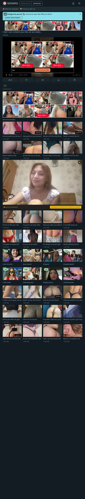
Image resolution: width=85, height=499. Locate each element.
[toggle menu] (68, 3)
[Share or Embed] (42, 80)
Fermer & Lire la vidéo (42, 70)
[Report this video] (74, 80)
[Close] (80, 14)
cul (5, 86)
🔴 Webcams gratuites (10, 9)
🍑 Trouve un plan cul (27, 9)
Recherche (37, 3)
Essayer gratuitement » (13, 18)
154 (5, 35)
